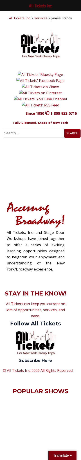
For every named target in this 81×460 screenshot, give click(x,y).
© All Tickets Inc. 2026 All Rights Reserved (38, 370)
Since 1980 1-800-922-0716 (51, 113)
